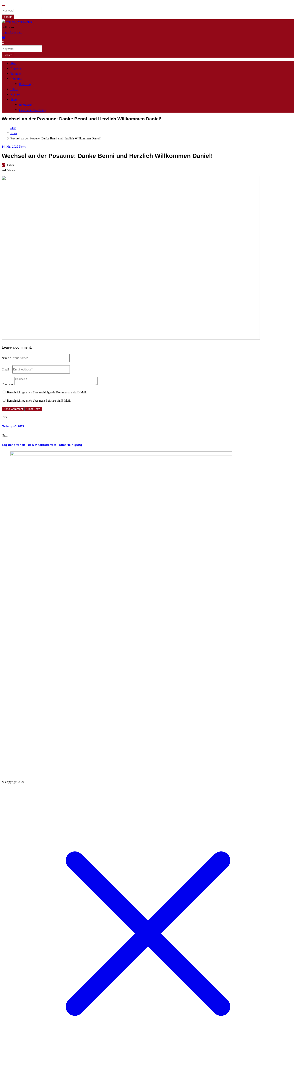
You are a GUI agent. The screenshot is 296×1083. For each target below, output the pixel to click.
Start (13, 63)
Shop (13, 99)
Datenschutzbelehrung (32, 110)
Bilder (14, 89)
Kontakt (15, 94)
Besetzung (25, 84)
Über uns (15, 79)
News (13, 133)
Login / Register (12, 32)
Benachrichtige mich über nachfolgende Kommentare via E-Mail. (47, 392)
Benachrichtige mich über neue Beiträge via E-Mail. (39, 400)
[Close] (3, 5)
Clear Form (33, 409)
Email (6, 369)
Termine (15, 73)
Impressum (26, 105)
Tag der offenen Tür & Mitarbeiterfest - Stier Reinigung (42, 444)
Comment (8, 384)
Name (6, 358)
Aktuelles (16, 68)
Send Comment (13, 409)
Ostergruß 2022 (13, 426)
